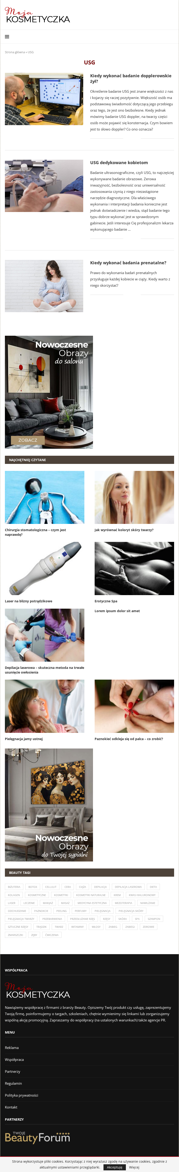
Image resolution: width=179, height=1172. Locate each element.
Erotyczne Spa (106, 601)
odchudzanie (17, 911)
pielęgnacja (102, 911)
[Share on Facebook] (130, 138)
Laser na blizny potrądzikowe (28, 601)
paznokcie (41, 911)
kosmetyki (61, 895)
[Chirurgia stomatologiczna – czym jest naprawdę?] (44, 497)
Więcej (134, 1167)
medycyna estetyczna (92, 903)
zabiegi (130, 926)
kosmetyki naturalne (91, 895)
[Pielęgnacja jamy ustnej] (44, 706)
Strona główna (15, 52)
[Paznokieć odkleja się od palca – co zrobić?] (134, 706)
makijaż (48, 903)
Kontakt (11, 1107)
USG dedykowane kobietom (119, 162)
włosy (96, 926)
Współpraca (14, 1059)
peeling (61, 911)
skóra (122, 919)
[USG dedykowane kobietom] (44, 186)
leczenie (29, 903)
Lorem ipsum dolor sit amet (117, 611)
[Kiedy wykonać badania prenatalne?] (44, 286)
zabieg (113, 926)
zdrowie (148, 926)
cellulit (50, 887)
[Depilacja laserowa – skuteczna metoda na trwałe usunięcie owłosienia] (44, 635)
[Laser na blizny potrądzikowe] (44, 568)
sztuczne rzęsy (18, 926)
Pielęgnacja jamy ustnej (24, 739)
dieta (153, 887)
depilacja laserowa (128, 887)
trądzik (41, 926)
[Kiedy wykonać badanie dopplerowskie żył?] (44, 99)
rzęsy (106, 919)
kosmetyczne (37, 895)
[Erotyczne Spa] (134, 568)
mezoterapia (123, 903)
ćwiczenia (52, 935)
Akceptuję (114, 1167)
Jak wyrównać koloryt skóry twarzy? (124, 530)
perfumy (80, 911)
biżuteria (14, 887)
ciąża (82, 887)
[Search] (171, 36)
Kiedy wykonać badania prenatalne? (128, 262)
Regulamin (13, 1083)
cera (68, 887)
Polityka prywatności (21, 1095)
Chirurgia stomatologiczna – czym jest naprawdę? (35, 532)
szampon (154, 919)
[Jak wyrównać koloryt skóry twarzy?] (134, 497)
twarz (59, 926)
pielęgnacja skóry (131, 911)
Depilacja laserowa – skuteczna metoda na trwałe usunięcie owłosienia (44, 669)
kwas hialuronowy (142, 895)
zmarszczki (15, 935)
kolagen (14, 895)
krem (117, 895)
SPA (137, 919)
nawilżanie (147, 903)
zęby (34, 935)
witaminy (77, 926)
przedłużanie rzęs (82, 919)
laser (11, 903)
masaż (65, 903)
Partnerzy (12, 1071)
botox (32, 887)
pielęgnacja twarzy (21, 919)
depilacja (100, 887)
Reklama (12, 1047)
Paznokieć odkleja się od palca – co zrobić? (129, 739)
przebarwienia (52, 919)
